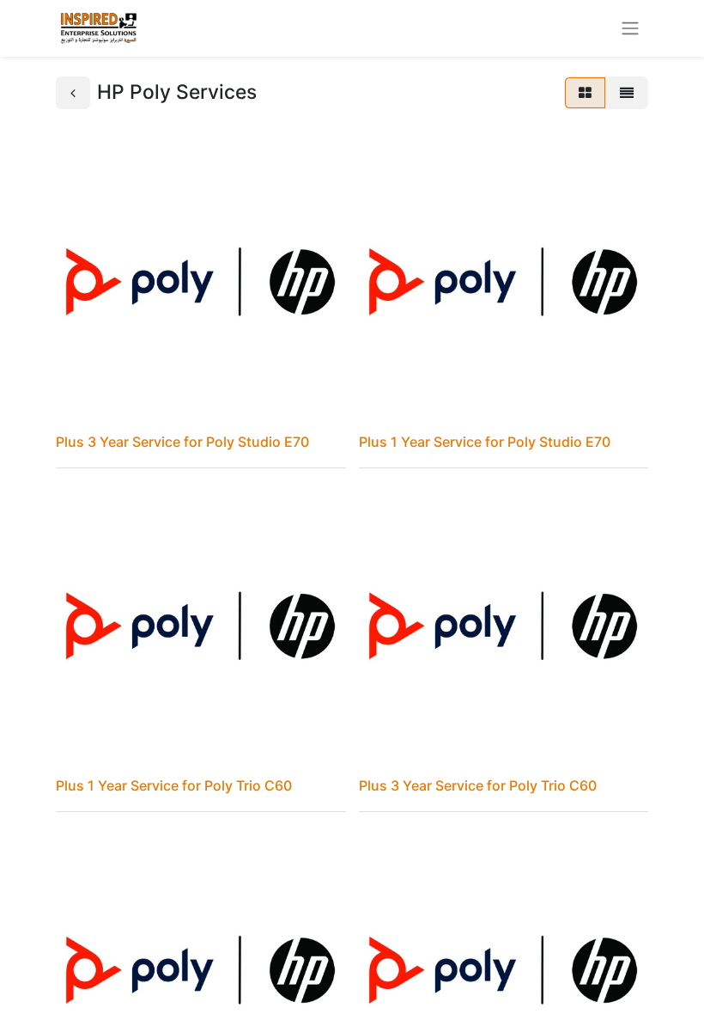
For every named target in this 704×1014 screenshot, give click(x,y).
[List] (626, 92)
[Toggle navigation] (630, 28)
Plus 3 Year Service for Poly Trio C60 (478, 785)
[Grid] (585, 92)
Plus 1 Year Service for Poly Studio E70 (484, 441)
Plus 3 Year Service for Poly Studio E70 (182, 441)
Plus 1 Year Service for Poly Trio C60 (174, 785)
